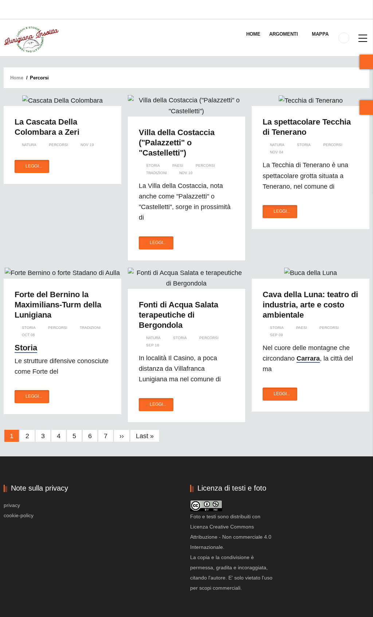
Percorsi (58, 145)
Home (253, 34)
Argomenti (284, 34)
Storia (153, 166)
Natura (29, 145)
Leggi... (33, 166)
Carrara (308, 358)
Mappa (320, 34)
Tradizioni (156, 173)
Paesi (177, 166)
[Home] (31, 39)
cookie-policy (19, 515)
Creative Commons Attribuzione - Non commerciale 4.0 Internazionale (230, 537)
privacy (12, 505)
